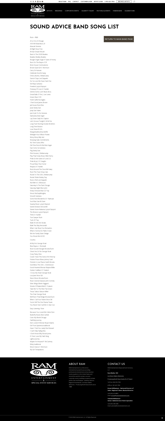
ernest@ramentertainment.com (120, 395)
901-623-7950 (116, 385)
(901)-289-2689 (114, 404)
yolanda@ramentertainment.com (120, 406)
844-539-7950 (117, 382)
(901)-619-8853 (114, 393)
